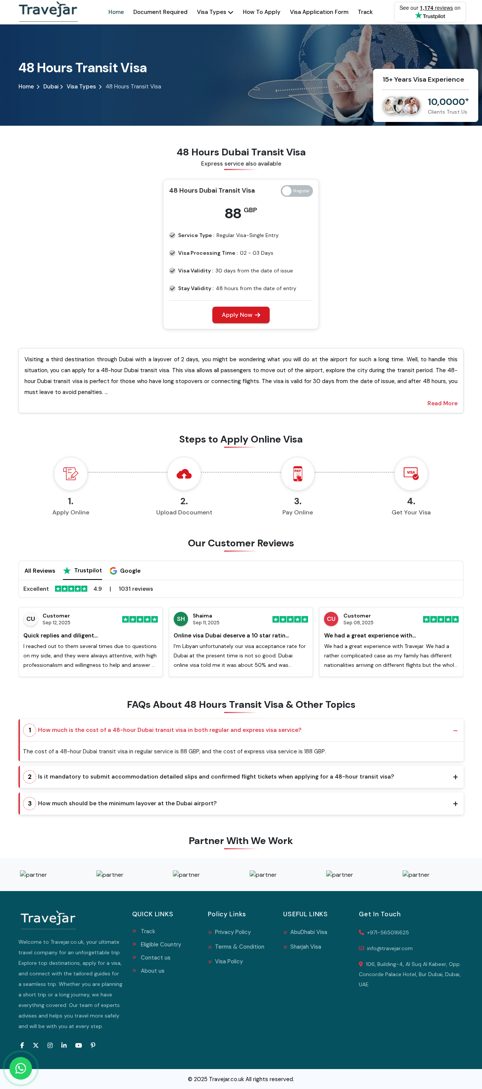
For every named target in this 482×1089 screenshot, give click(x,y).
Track (365, 12)
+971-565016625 (387, 932)
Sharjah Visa (305, 947)
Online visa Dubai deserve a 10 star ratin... (231, 635)
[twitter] (36, 1045)
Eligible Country (161, 944)
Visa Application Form (319, 12)
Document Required (160, 12)
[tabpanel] (241, 629)
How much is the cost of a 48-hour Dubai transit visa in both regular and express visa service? (165, 730)
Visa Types (211, 12)
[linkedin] (64, 1045)
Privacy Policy (232, 932)
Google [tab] (130, 571)
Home (116, 12)
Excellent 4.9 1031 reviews (88, 589)
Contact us (156, 957)
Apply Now (237, 315)
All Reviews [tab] (39, 571)
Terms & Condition (239, 947)
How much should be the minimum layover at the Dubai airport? (122, 803)
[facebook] (22, 1045)
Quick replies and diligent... (60, 635)
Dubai (51, 86)
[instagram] (50, 1045)
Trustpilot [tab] (88, 570)
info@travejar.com (390, 948)
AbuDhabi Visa (308, 932)
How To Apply (262, 12)
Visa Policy (228, 961)
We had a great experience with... (370, 635)
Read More (442, 403)
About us (153, 971)
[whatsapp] (20, 1068)
